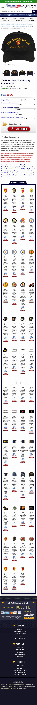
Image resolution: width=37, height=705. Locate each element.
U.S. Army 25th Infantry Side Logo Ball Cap (5, 517)
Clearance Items (31, 15)
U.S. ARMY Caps (20, 26)
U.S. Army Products (21, 24)
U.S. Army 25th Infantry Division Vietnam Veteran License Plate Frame (22, 361)
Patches (25, 15)
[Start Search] (34, 11)
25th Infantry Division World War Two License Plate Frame (5, 392)
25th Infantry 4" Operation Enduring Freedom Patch (23, 548)
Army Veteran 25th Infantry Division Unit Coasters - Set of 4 (31, 329)
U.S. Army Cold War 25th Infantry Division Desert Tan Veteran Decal (14, 263)
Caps (1, 15)
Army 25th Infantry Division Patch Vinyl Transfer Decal (5, 200)
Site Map (20, 652)
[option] (7, 73)
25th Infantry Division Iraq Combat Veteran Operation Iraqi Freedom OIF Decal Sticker (23, 297)
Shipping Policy (20, 632)
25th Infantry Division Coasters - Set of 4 (31, 293)
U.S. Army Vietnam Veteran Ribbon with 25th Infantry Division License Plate (5, 453)
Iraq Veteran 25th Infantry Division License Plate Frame (14, 359)
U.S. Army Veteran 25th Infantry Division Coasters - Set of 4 (14, 329)
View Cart (20, 656)
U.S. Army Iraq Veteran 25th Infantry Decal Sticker (14, 294)
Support (20, 629)
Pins (20, 15)
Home (3, 24)
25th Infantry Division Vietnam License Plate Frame (22, 392)
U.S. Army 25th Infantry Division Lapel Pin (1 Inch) (5, 578)
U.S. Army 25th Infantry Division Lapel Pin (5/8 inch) (14, 578)
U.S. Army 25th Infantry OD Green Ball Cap (14, 517)
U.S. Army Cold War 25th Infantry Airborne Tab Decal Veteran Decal (5, 263)
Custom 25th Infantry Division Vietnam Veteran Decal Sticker (31, 261)
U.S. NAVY (20, 668)
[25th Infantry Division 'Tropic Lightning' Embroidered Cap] (9, 65)
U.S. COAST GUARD (20, 675)
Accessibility (20, 638)
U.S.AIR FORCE (20, 672)
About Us (20, 648)
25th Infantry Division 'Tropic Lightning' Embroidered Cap (32, 483)
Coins (5, 15)
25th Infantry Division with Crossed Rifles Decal (22, 229)
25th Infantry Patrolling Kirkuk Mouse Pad (23, 516)
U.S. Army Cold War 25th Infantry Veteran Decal (31, 230)
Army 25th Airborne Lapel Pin (22, 576)
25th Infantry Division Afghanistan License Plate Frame (6, 420)
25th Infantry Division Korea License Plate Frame (14, 392)
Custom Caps (9, 15)
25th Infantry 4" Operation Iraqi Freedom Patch (31, 548)
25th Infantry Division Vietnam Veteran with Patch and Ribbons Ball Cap (22, 485)
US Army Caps (11, 26)
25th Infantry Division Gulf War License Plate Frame (31, 392)
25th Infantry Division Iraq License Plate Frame (14, 420)
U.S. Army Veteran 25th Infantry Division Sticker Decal (5, 230)
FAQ (20, 636)
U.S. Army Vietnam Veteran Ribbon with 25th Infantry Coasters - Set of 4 (5, 362)
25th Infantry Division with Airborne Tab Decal (22, 199)
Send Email (20, 650)
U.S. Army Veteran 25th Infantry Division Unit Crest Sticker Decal (14, 232)
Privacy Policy (20, 634)
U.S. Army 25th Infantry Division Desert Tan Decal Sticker (14, 201)
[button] (3, 6)
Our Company (20, 654)
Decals (16, 15)
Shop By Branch (10, 24)
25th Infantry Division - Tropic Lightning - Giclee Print (31, 517)
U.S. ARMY (20, 666)
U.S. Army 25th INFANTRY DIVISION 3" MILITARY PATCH (6, 548)
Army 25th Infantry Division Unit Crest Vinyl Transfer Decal (31, 201)
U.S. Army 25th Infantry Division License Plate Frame (31, 359)
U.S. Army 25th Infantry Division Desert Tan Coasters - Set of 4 (5, 330)
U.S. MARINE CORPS (20, 670)
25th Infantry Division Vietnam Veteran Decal (5, 293)
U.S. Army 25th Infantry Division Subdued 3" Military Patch (14, 549)
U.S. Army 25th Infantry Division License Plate (23, 420)
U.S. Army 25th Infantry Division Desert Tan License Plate (31, 422)
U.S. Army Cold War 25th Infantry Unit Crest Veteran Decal (23, 263)
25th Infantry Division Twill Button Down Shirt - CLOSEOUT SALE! (6, 484)
